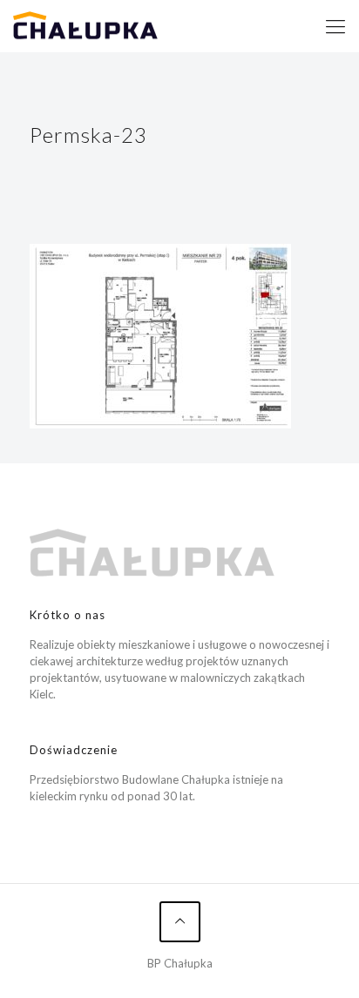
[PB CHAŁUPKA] (85, 26)
